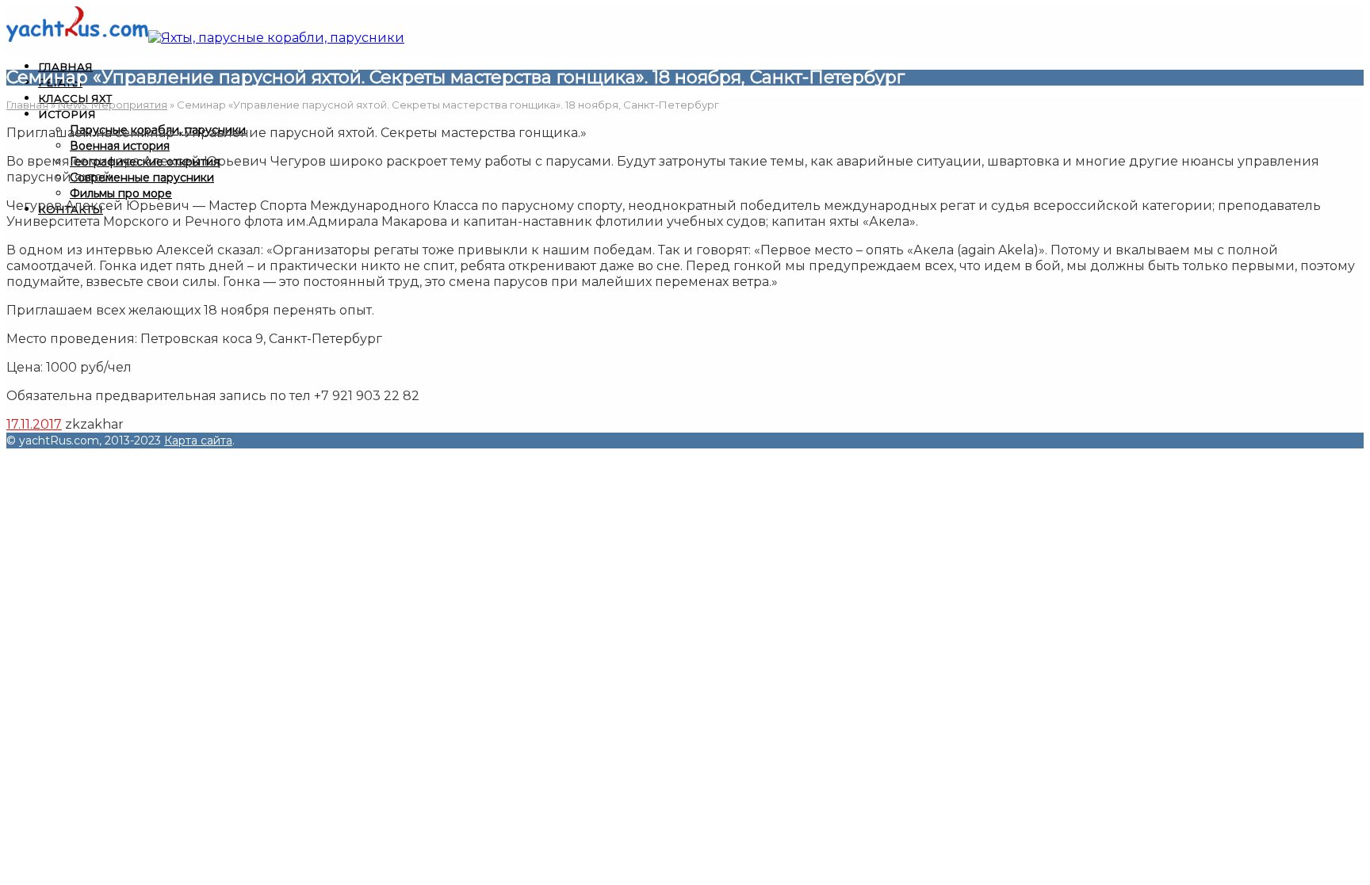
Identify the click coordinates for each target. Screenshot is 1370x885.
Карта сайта (198, 440)
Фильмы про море (121, 193)
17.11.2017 (34, 424)
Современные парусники (142, 177)
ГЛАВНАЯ (65, 66)
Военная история (120, 146)
